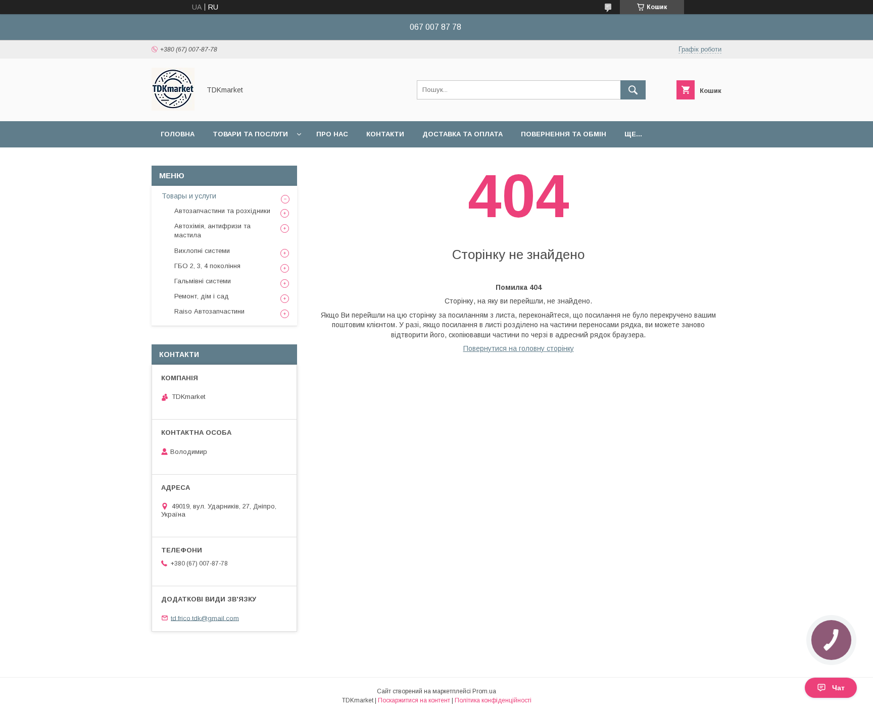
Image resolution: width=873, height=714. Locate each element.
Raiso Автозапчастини (209, 311)
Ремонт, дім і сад (201, 296)
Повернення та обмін (563, 134)
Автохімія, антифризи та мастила (212, 230)
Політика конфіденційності (493, 700)
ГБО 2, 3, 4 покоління (207, 266)
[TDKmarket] (173, 108)
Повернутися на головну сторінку (518, 348)
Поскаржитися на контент (414, 700)
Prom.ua (484, 691)
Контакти (385, 134)
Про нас (332, 134)
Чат (838, 688)
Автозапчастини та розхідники (222, 211)
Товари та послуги (250, 134)
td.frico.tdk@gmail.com (205, 618)
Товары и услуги (189, 196)
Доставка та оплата (462, 134)
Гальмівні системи (202, 281)
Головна (178, 134)
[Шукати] (633, 89)
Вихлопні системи (202, 250)
